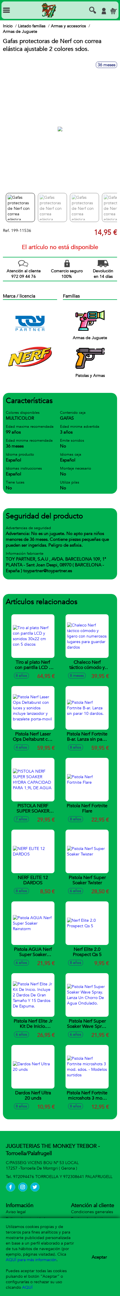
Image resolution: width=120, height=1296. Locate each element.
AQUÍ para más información (31, 1260)
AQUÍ (27, 1287)
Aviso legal (16, 1212)
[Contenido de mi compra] (113, 11)
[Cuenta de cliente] (103, 11)
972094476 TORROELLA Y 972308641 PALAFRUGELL (62, 1176)
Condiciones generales (92, 1212)
